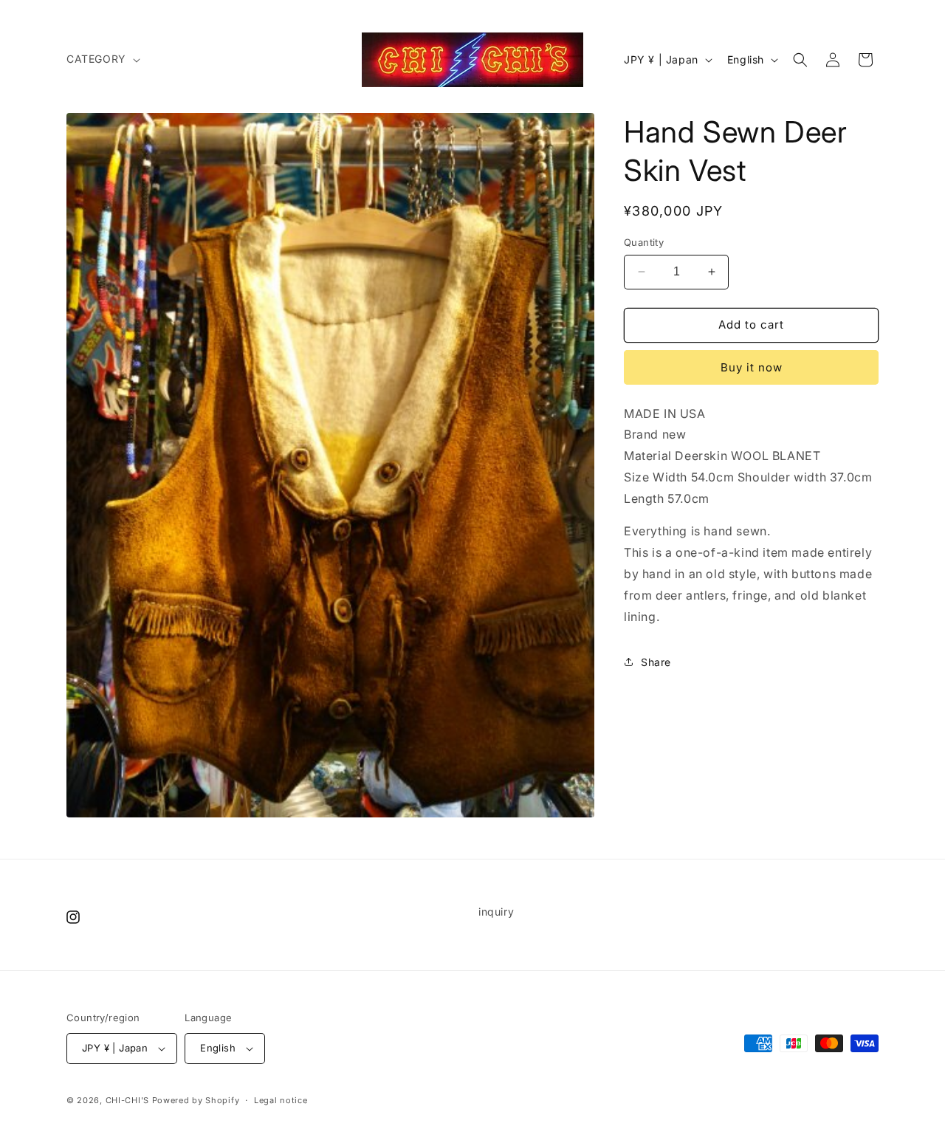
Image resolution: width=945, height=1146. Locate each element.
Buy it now (752, 367)
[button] (102, 59)
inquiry (496, 911)
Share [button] (656, 662)
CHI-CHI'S (127, 1100)
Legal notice (280, 1100)
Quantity (644, 242)
